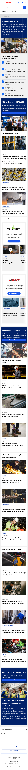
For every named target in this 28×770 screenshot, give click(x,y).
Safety (4, 152)
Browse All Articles (14, 241)
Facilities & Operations (8, 568)
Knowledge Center (9, 11)
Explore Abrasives (14, 339)
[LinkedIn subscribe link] (16, 766)
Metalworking (6, 182)
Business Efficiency (7, 596)
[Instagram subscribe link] (19, 766)
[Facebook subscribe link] (14, 766)
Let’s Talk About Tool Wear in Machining (14, 95)
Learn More (14, 113)
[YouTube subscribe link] (7, 766)
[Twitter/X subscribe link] (10, 766)
